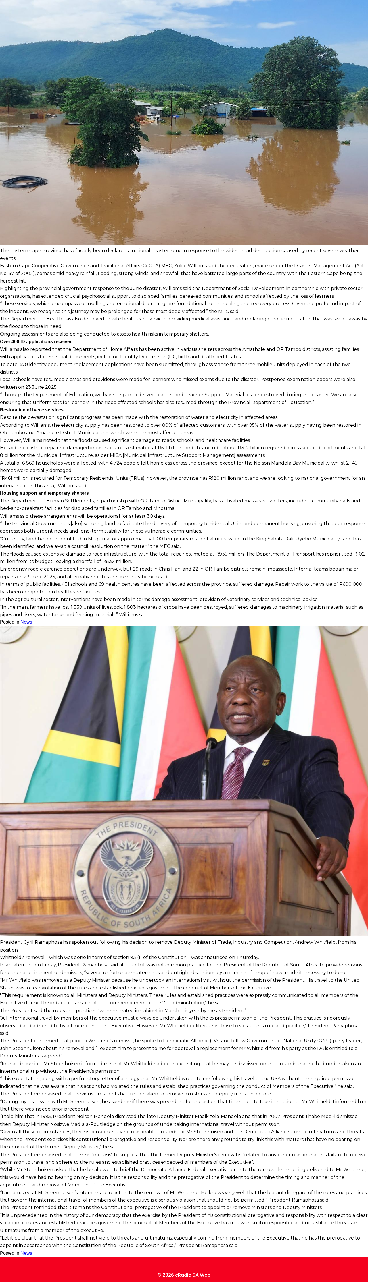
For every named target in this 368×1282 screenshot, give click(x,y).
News (26, 622)
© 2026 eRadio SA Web (184, 1275)
